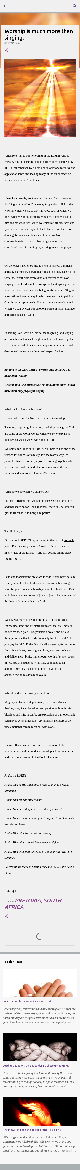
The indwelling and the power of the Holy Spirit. (32, 1129)
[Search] (75, 5)
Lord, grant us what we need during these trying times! (36, 1065)
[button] (6, 50)
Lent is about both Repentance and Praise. (28, 1001)
